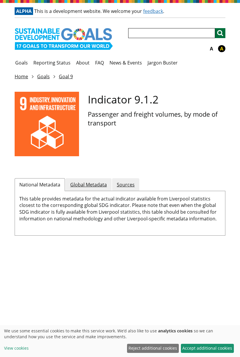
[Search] (220, 33)
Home (21, 76)
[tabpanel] (120, 210)
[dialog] (120, 341)
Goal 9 (66, 76)
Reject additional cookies (152, 348)
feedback (153, 11)
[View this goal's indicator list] (47, 124)
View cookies (16, 348)
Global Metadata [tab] (88, 184)
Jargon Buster (163, 62)
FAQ (99, 62)
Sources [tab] (126, 184)
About (83, 62)
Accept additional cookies (207, 348)
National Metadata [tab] (39, 184)
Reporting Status (52, 62)
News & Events (125, 62)
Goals (21, 62)
